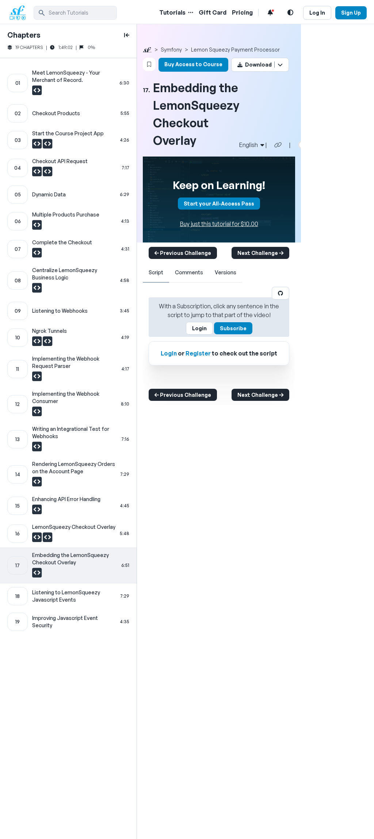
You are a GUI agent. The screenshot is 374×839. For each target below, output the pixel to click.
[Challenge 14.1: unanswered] (37, 483)
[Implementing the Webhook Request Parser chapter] (68, 369)
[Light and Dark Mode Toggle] (290, 12)
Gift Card (212, 12)
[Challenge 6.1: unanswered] (37, 226)
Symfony (171, 49)
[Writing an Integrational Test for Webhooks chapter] (68, 439)
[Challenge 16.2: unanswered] (47, 539)
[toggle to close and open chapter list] (126, 35)
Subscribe (233, 328)
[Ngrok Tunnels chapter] (68, 337)
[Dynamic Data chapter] (68, 194)
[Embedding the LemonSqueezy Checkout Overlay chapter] (68, 565)
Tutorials (172, 12)
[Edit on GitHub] (280, 293)
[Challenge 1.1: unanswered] (37, 92)
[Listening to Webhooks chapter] (68, 311)
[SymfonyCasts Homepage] (20, 12)
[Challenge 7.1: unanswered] (37, 254)
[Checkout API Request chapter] (68, 168)
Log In (317, 13)
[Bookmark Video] (149, 64)
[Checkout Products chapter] (68, 113)
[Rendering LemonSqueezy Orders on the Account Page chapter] (68, 474)
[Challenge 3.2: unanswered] (47, 145)
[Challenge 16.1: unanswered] (37, 539)
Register (198, 353)
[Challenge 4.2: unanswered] (47, 173)
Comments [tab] (189, 272)
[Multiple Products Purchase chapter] (68, 221)
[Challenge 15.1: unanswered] (37, 511)
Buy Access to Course (193, 64)
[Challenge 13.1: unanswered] (37, 448)
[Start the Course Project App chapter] (68, 140)
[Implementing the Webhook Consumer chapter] (68, 404)
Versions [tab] (225, 272)
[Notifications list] (270, 12)
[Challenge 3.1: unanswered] (37, 145)
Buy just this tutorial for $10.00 (219, 223)
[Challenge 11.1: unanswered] (37, 378)
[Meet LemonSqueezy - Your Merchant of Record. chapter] (68, 83)
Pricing (242, 12)
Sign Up (351, 13)
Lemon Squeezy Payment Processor (235, 49)
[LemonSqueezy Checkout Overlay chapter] (68, 533)
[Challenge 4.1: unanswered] (37, 173)
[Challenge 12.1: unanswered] (37, 413)
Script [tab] (156, 272)
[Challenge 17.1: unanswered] (37, 574)
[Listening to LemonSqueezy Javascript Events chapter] (68, 596)
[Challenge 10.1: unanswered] (37, 343)
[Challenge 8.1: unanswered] (37, 289)
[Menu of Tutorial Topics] (190, 12)
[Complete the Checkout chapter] (68, 249)
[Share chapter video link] (278, 144)
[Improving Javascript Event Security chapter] (68, 622)
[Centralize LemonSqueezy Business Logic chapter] (68, 280)
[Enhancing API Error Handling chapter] (68, 506)
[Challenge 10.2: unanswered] (47, 343)
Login (199, 328)
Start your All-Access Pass (219, 203)
